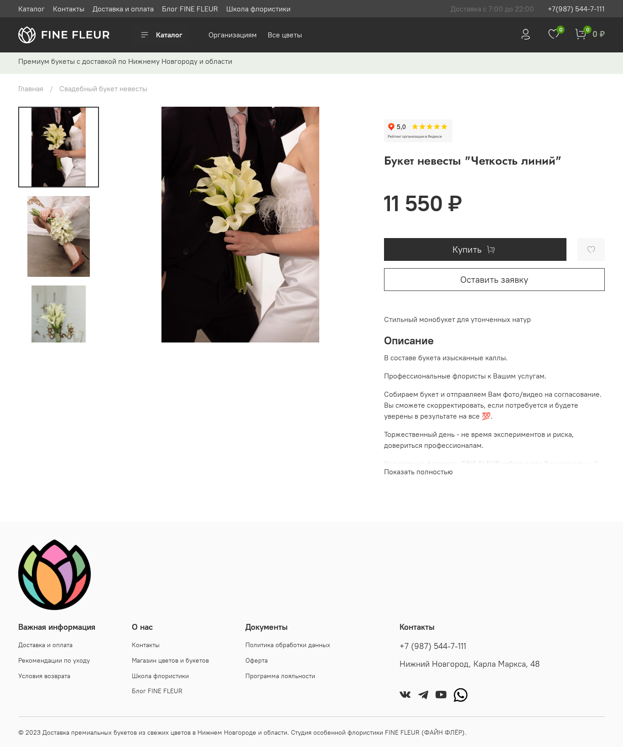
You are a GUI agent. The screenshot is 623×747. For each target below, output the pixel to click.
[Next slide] (59, 331)
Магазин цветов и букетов (170, 660)
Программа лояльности (280, 676)
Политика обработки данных (287, 645)
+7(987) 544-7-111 (576, 8)
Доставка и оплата (123, 8)
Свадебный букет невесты (103, 88)
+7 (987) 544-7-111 (433, 646)
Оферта (256, 660)
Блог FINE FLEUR (190, 8)
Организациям (233, 34)
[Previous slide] (129, 224)
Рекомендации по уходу (54, 660)
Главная (30, 88)
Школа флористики (258, 8)
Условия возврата (44, 676)
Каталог (31, 8)
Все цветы (285, 34)
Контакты (68, 8)
